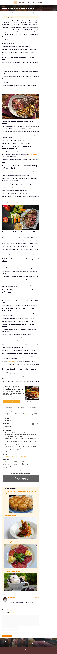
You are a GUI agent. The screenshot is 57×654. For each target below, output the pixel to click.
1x (33, 423)
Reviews (21, 2)
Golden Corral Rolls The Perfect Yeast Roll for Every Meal (20, 492)
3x (37, 423)
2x (35, 423)
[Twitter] (36, 597)
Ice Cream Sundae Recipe (12, 571)
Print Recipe (12, 401)
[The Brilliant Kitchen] (15, 2)
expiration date (24, 187)
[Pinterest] (38, 597)
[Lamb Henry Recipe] (20, 538)
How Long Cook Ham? (11, 542)
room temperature (32, 154)
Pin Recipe (30, 401)
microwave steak (11, 361)
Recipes (33, 2)
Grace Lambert (11, 597)
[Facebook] (35, 597)
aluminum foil (31, 298)
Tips (28, 2)
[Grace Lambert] (5, 601)
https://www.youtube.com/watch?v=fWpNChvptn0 (15, 456)
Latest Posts (8, 594)
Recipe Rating (5, 612)
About (40, 2)
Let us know (20, 479)
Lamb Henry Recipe (10, 515)
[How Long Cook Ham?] (20, 567)
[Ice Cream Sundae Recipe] (20, 590)
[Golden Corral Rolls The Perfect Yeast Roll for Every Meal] (21, 512)
